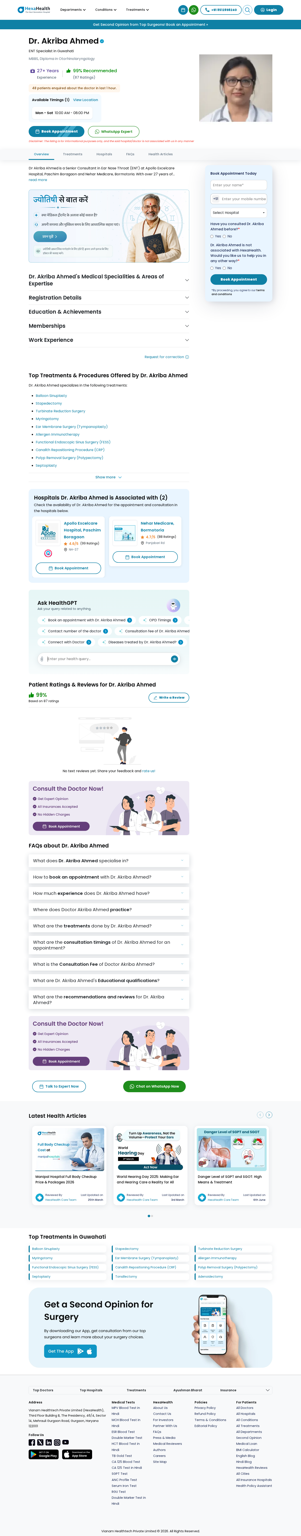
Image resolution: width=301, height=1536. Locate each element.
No (229, 236)
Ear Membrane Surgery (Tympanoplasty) (72, 426)
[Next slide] (269, 1115)
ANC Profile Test (124, 1480)
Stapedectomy (49, 403)
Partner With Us (165, 1426)
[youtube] (65, 1442)
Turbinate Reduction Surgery (60, 411)
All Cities (242, 1473)
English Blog (245, 1456)
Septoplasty (46, 465)
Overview (41, 154)
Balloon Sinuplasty (51, 395)
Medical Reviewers (167, 1444)
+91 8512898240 (224, 10)
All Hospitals (245, 1414)
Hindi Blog (244, 1462)
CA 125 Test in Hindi (127, 1468)
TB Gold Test (122, 1456)
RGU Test (119, 1492)
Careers (159, 1456)
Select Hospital (226, 212)
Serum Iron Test (124, 1486)
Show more (105, 477)
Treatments (72, 154)
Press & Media (164, 1438)
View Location (85, 99)
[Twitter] (40, 1442)
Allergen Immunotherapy (58, 434)
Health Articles (161, 154)
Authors (159, 1450)
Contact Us (162, 1414)
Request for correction (164, 356)
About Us (160, 1408)
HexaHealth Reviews (252, 1468)
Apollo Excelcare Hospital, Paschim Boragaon (82, 529)
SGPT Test (120, 1473)
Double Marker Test (127, 1438)
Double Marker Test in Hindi (129, 1500)
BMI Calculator (247, 1450)
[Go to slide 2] (152, 1216)
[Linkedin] (48, 1442)
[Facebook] (32, 1442)
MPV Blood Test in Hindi (126, 1411)
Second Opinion (249, 1438)
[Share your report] (42, 659)
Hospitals (104, 154)
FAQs (130, 154)
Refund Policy (205, 1414)
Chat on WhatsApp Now (157, 1086)
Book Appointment (71, 568)
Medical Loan (246, 1444)
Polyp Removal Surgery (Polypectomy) (69, 457)
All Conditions (247, 1420)
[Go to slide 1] (149, 1216)
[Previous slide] (260, 1115)
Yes (218, 236)
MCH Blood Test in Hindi (126, 1423)
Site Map (160, 1462)
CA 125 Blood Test (126, 1462)
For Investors (163, 1420)
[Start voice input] (174, 659)
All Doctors (244, 1408)
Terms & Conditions (210, 1420)
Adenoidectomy (210, 1276)
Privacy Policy (205, 1408)
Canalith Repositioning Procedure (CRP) (70, 449)
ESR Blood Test (123, 1432)
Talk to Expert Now (62, 1086)
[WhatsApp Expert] (194, 10)
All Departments (249, 1432)
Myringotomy (47, 418)
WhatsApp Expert (116, 131)
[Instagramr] (57, 1442)
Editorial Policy (206, 1426)
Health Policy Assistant (254, 1486)
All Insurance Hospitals (254, 1480)
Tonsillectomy (126, 1276)
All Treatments (248, 1426)
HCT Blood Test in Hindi (126, 1447)
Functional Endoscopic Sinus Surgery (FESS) (73, 442)
